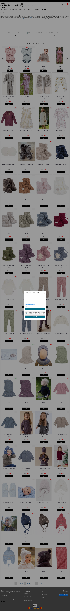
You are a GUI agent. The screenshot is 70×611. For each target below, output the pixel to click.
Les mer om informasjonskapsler (30, 304)
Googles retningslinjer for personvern (31, 306)
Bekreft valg (35, 316)
